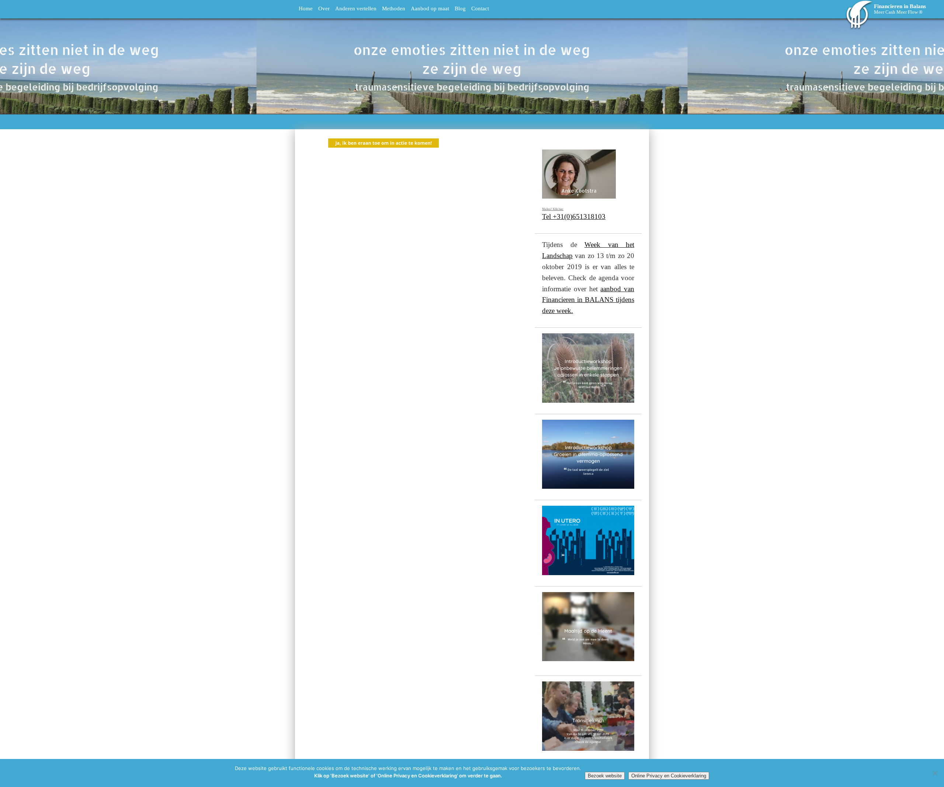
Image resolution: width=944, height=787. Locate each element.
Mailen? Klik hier (552, 209)
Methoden (393, 8)
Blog (460, 8)
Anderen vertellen (355, 8)
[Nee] (934, 773)
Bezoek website (605, 776)
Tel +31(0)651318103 (573, 216)
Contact (480, 8)
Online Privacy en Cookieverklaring (668, 776)
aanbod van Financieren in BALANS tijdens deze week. (588, 300)
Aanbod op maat (430, 8)
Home (306, 8)
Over (324, 8)
